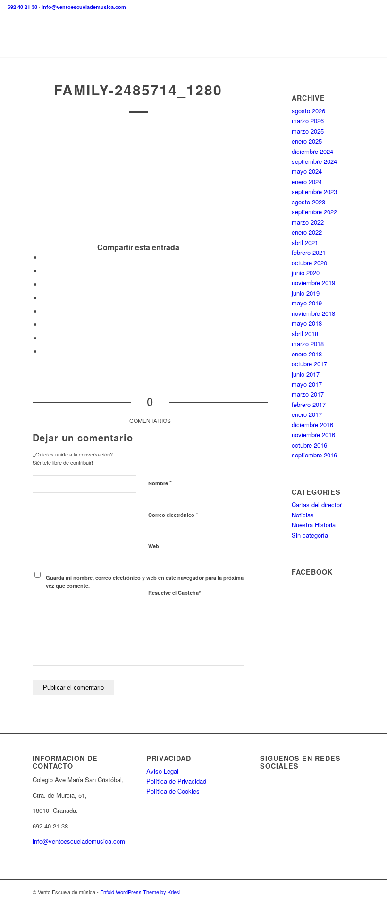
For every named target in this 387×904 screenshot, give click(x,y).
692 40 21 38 (22, 6)
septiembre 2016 (314, 454)
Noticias (303, 514)
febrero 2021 (309, 252)
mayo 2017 (307, 384)
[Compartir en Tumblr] (44, 311)
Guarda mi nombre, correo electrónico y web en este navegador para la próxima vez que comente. (145, 581)
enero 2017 (307, 414)
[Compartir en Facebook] (44, 257)
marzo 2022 (308, 222)
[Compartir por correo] (44, 351)
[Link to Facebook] (333, 892)
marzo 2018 (308, 343)
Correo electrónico (173, 514)
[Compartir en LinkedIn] (44, 298)
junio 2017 (306, 374)
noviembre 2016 (313, 434)
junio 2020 (306, 272)
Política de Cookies (173, 790)
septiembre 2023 (314, 191)
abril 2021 (305, 242)
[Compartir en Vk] (44, 324)
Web (153, 545)
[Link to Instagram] (347, 892)
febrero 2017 (309, 404)
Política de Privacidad (176, 781)
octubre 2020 (309, 262)
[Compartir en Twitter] (44, 271)
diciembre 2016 (312, 424)
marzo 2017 (308, 393)
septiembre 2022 (314, 211)
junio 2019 (306, 292)
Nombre (160, 482)
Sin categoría (310, 535)
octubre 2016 (309, 444)
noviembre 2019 (313, 282)
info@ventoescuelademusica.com (84, 6)
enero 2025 (307, 140)
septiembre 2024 (314, 161)
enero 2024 (307, 181)
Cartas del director (317, 504)
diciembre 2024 (312, 151)
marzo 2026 (308, 120)
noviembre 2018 (313, 313)
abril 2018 (305, 333)
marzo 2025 (308, 131)
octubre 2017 (309, 363)
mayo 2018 (307, 323)
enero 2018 (307, 353)
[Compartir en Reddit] (44, 338)
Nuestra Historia (314, 524)
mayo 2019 (307, 302)
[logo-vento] (193, 35)
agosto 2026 (308, 110)
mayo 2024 (307, 171)
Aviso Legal (162, 771)
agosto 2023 (308, 201)
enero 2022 (307, 232)
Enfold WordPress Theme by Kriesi (140, 892)
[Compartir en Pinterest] (44, 284)
